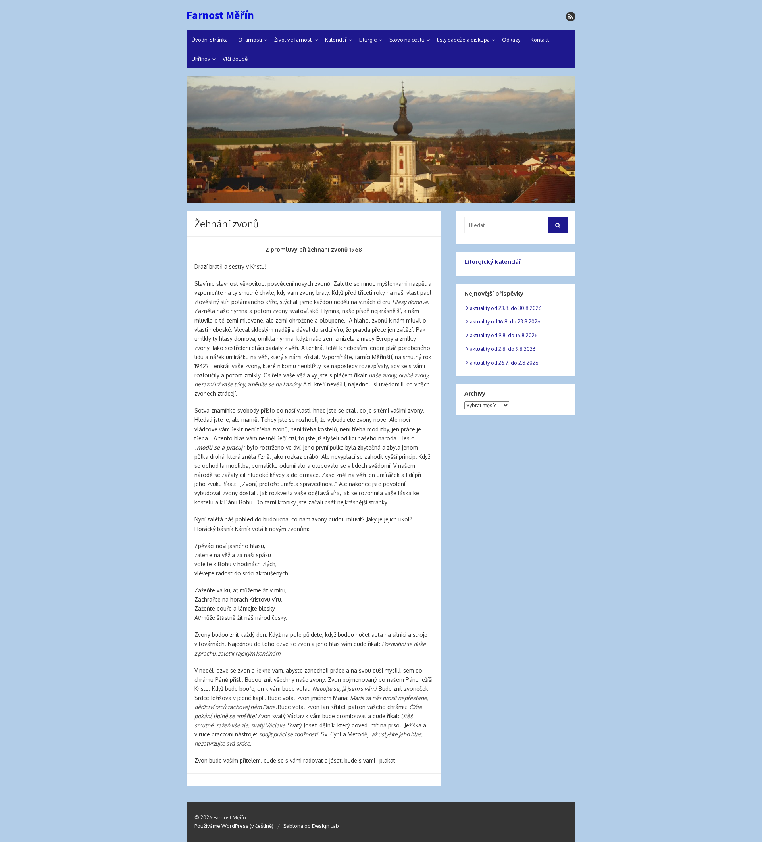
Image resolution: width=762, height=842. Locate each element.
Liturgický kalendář (492, 261)
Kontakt (540, 40)
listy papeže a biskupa (463, 40)
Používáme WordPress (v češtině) (233, 826)
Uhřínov (201, 59)
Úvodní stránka (210, 40)
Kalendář (336, 40)
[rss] (570, 16)
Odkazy (511, 40)
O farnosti (250, 40)
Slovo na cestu (407, 40)
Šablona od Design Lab (311, 826)
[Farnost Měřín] (381, 139)
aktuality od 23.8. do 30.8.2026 (506, 308)
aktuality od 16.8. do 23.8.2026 (505, 321)
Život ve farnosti (293, 40)
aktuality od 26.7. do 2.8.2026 (504, 362)
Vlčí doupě (235, 59)
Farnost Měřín (220, 15)
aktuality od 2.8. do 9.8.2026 (503, 349)
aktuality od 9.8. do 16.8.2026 (504, 335)
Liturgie (368, 40)
